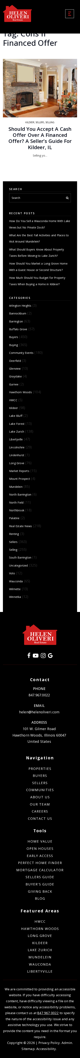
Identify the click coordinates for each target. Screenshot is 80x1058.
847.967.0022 (39, 695)
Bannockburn (17, 313)
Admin (67, 1042)
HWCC (13, 400)
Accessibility (46, 1048)
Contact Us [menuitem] (40, 818)
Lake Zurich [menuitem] (40, 950)
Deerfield (15, 361)
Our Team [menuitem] (40, 804)
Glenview (15, 368)
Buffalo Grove (18, 329)
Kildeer (29, 122)
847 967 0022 (48, 1013)
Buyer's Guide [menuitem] (40, 884)
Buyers (13, 337)
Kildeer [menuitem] (40, 943)
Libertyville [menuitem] (40, 971)
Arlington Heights (20, 305)
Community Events (21, 353)
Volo (12, 573)
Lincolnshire (16, 447)
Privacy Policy (49, 1042)
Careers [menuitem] (40, 811)
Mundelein (16, 487)
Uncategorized (18, 565)
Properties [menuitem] (40, 768)
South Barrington (20, 557)
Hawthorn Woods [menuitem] (40, 928)
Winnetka (15, 597)
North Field (16, 502)
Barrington (16, 321)
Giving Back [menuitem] (40, 891)
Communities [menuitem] (40, 790)
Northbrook (16, 510)
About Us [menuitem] (40, 797)
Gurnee (13, 384)
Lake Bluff (15, 416)
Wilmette (15, 589)
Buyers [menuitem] (40, 775)
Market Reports (19, 471)
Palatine (14, 518)
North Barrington (20, 494)
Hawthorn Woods (20, 392)
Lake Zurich (16, 431)
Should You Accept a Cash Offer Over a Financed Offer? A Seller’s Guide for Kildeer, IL (40, 138)
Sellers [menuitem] (40, 783)
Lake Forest (16, 424)
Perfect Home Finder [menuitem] (40, 863)
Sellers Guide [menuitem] (40, 877)
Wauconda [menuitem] (40, 964)
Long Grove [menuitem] (40, 935)
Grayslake (15, 376)
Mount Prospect (19, 479)
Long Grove (16, 463)
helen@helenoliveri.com (39, 712)
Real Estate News (20, 526)
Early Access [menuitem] (40, 855)
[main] (40, 306)
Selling (49, 122)
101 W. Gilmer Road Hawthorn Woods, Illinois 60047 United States (39, 735)
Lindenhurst (16, 455)
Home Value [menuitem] (40, 841)
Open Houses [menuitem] (40, 848)
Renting (14, 534)
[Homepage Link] (17, 13)
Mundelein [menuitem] (40, 957)
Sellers (40, 122)
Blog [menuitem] (40, 898)
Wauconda (16, 581)
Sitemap (28, 1048)
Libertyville (16, 439)
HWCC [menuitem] (40, 921)
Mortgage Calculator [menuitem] (40, 870)
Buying (13, 345)
